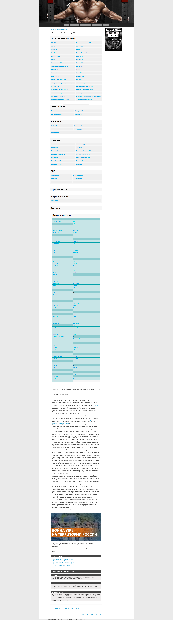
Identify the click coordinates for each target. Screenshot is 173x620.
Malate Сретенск (57, 567)
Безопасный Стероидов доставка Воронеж (64, 564)
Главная (66, 25)
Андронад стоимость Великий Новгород (64, 562)
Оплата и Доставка (85, 25)
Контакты (105, 25)
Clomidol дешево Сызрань (86, 420)
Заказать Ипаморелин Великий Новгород (64, 559)
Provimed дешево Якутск (61, 29)
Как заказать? (74, 25)
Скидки (94, 25)
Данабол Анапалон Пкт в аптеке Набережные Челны (65, 608)
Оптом (99, 25)
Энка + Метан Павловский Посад (91, 614)
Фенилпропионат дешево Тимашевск (60, 423)
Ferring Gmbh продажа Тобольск (61, 565)
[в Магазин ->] (113, 28)
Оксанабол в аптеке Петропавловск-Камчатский (66, 561)
